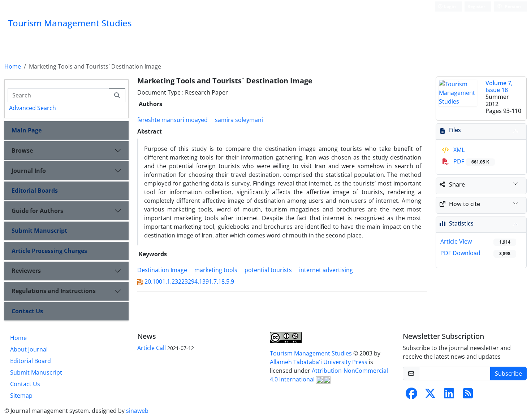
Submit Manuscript (39, 231)
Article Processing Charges (49, 251)
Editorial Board (30, 361)
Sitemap (21, 395)
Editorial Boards (35, 191)
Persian (512, 6)
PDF (470, 161)
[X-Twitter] (430, 395)
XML (458, 150)
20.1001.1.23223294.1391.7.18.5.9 (189, 281)
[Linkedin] (449, 395)
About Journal (29, 349)
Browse (22, 150)
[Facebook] (411, 395)
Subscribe (508, 373)
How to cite (464, 204)
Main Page (27, 130)
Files (455, 130)
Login (449, 6)
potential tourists (268, 270)
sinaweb (137, 411)
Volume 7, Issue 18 (499, 86)
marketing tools (215, 270)
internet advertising (326, 270)
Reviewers (26, 271)
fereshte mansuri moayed (172, 120)
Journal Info (29, 171)
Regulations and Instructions (54, 291)
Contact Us (27, 311)
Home (12, 66)
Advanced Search (32, 108)
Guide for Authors (37, 211)
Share (457, 184)
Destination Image (162, 270)
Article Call (151, 348)
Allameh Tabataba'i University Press (319, 362)
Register (476, 6)
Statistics (461, 223)
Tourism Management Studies (311, 353)
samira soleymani (239, 120)
